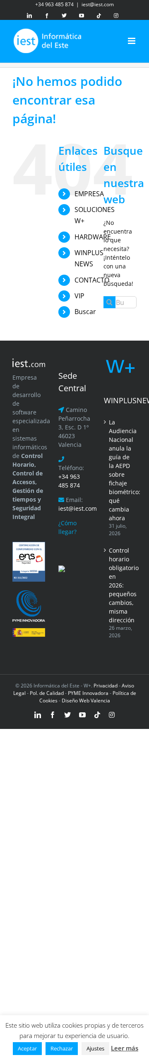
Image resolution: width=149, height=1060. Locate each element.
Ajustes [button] (95, 1048)
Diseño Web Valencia (86, 700)
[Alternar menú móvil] (132, 41)
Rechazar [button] (61, 1048)
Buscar (85, 311)
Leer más (124, 1048)
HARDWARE (92, 236)
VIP (79, 295)
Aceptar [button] (27, 1048)
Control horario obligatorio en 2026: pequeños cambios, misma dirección (120, 585)
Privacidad (105, 685)
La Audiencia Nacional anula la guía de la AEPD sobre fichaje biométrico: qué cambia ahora (120, 470)
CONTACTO (91, 280)
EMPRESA (89, 193)
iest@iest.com (98, 4)
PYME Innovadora (89, 693)
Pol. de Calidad (47, 693)
